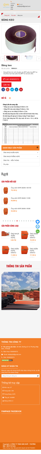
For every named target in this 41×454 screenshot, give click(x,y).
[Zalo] (38, 226)
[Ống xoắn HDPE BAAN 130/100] (5, 190)
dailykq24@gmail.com (23, 6)
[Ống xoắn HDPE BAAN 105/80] (5, 211)
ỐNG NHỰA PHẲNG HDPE (11, 156)
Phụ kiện (13, 15)
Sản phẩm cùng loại (9, 225)
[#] (5, 233)
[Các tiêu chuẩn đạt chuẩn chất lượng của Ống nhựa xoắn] (20, 291)
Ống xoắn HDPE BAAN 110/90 (20, 198)
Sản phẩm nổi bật (8, 181)
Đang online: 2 (8, 401)
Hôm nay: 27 (8, 387)
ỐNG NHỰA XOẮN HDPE (11, 152)
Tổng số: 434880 (9, 397)
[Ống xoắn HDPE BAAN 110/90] (5, 201)
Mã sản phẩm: (5, 68)
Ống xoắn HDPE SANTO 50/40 (34, 251)
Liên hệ (6, 84)
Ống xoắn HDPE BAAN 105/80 (20, 208)
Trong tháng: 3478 (9, 394)
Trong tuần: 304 (9, 391)
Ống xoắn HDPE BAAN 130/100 (21, 188)
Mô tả (3, 97)
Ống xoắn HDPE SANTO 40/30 (15, 251)
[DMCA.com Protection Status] (7, 360)
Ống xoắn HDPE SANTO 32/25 (34, 236)
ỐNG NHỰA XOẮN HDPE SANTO (15, 236)
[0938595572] (38, 231)
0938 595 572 (12, 7)
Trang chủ (6, 15)
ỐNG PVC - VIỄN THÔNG (11, 160)
